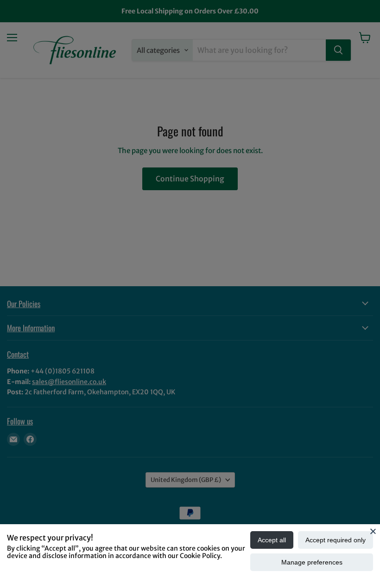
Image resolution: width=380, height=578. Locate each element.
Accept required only (335, 540)
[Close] (373, 531)
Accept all (272, 540)
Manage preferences (311, 562)
